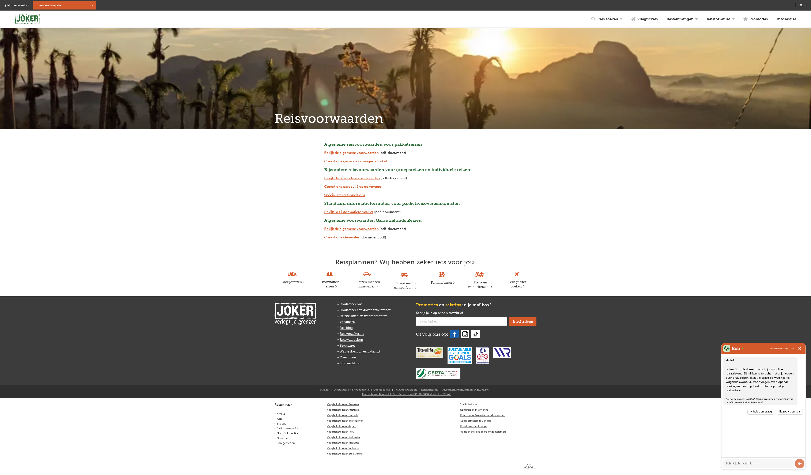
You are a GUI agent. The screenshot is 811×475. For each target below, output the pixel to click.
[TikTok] (475, 334)
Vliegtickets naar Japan (341, 426)
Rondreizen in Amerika (474, 409)
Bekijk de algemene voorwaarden (351, 153)
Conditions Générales (342, 237)
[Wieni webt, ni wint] (530, 466)
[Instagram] (465, 334)
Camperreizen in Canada (475, 420)
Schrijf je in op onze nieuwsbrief (446, 313)
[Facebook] (454, 334)
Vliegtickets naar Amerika (343, 404)
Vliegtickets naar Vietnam (343, 448)
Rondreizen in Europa (473, 426)
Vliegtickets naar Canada (342, 415)
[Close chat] (800, 348)
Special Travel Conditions (344, 195)
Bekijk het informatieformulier (348, 212)
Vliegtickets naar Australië (343, 409)
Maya (785, 348)
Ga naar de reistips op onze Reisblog (483, 431)
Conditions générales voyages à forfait (355, 161)
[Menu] (793, 348)
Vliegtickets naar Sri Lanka (343, 437)
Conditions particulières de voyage (352, 186)
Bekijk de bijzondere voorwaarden (352, 178)
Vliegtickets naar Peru (340, 431)
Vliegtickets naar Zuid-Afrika (345, 453)
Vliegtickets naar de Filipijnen (345, 420)
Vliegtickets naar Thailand (343, 442)
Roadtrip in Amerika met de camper (482, 415)
